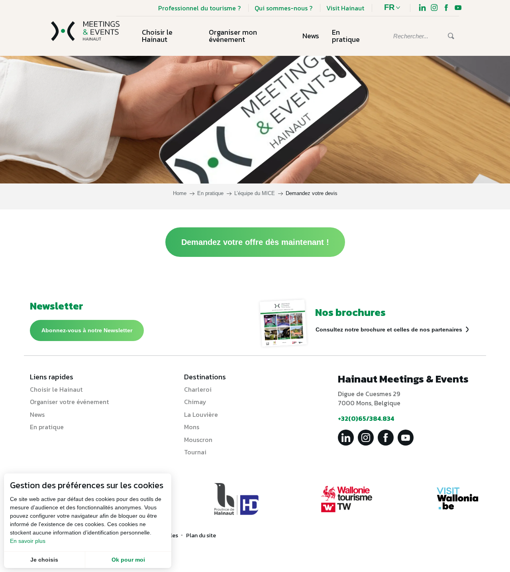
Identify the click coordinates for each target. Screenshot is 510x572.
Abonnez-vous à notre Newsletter (86, 330)
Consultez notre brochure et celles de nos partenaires (389, 329)
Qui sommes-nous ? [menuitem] (283, 8)
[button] (394, 8)
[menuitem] (422, 8)
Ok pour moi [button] (128, 559)
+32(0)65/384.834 (366, 418)
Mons (191, 427)
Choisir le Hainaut (56, 389)
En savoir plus (27, 541)
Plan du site (201, 535)
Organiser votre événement (69, 401)
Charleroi (198, 389)
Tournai (195, 452)
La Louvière (201, 414)
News (37, 414)
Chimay (195, 401)
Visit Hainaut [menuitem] (345, 8)
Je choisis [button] (44, 559)
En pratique (47, 427)
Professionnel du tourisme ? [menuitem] (199, 8)
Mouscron (198, 439)
